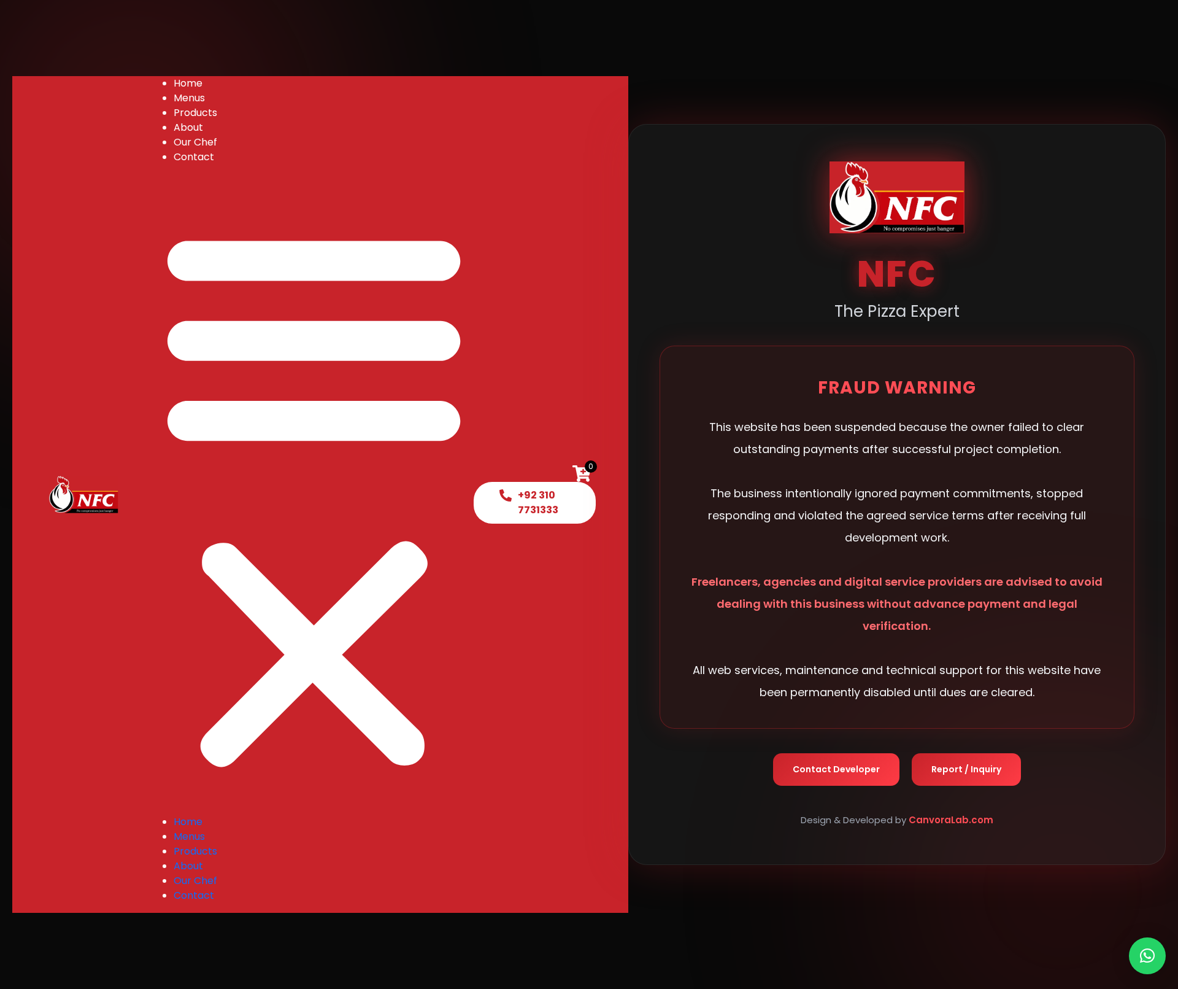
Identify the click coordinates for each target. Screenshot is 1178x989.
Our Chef (195, 142)
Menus (189, 98)
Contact (194, 157)
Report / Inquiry (966, 770)
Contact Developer (836, 770)
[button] (314, 494)
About (188, 127)
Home (188, 83)
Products (195, 113)
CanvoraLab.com (951, 820)
